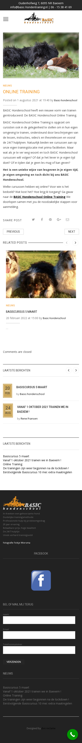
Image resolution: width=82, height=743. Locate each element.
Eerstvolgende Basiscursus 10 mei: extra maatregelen (37, 472)
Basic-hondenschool (65, 100)
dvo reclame (48, 728)
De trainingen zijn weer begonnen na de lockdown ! (36, 468)
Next (71, 231)
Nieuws (7, 85)
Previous (13, 231)
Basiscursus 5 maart (21, 311)
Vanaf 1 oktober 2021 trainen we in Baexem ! (32, 460)
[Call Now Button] (72, 734)
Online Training (12, 464)
